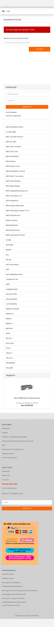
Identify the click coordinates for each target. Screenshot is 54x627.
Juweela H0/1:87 (12, 279)
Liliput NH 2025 (11, 294)
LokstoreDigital (11, 299)
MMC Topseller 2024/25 (14, 137)
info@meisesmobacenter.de (12, 586)
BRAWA (8, 250)
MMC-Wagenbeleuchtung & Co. (17, 191)
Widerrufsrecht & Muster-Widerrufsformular (17, 441)
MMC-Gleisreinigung (13, 181)
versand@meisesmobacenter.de (13, 594)
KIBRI (8, 284)
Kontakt (5, 433)
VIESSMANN (10, 363)
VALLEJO (9, 358)
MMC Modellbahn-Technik (15, 171)
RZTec (8, 348)
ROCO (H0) (10, 343)
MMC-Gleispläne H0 (13, 215)
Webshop (18, 616)
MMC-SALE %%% (12, 151)
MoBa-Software (11, 220)
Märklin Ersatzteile (12, 309)
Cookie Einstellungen (9, 458)
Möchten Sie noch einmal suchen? (16, 38)
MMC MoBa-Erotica (13, 230)
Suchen (39, 49)
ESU (7, 255)
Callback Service (8, 454)
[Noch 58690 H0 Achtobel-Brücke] (27, 387)
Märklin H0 (9, 314)
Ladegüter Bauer (12, 289)
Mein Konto (6, 475)
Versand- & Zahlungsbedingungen (14, 437)
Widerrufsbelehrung (9, 488)
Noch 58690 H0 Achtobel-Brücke (27, 398)
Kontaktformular (8, 574)
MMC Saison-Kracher (13, 146)
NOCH (8, 333)
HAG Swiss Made (12, 265)
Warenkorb (6, 471)
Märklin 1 (9, 319)
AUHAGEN (9, 245)
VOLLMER (9, 368)
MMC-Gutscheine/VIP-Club (15, 235)
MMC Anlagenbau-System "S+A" (17, 210)
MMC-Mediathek (12, 225)
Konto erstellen (11, 112)
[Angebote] (47, 375)
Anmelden (27, 107)
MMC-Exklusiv (11, 161)
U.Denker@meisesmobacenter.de (14, 602)
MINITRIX (9, 328)
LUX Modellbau (11, 304)
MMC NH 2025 (11, 142)
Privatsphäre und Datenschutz (12, 449)
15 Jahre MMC (11, 132)
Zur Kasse (5, 480)
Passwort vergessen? (13, 116)
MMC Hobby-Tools (13, 166)
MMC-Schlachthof (12, 156)
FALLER (8, 260)
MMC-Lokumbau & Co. (14, 196)
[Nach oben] (47, 623)
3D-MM (8, 240)
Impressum (6, 428)
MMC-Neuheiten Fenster (14, 127)
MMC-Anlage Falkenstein (15, 206)
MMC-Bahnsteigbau (13, 186)
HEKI (7, 269)
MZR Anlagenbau (12, 201)
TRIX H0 (9, 353)
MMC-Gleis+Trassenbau (14, 176)
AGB (3, 445)
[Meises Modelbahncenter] (5, 11)
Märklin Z (9, 323)
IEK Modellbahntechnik (14, 274)
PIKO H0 (9, 338)
